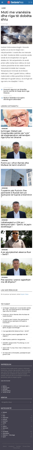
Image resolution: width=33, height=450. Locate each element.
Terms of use (6, 392)
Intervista (17, 417)
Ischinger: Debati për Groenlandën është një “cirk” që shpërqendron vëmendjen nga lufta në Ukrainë (15, 134)
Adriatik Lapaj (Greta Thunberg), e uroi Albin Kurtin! (16, 343)
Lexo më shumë (5, 381)
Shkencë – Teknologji (17, 435)
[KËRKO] (31, 2)
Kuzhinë (17, 421)
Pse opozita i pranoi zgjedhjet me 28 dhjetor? (16, 281)
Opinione (4, 128)
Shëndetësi (17, 433)
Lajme (4, 423)
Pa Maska (4, 277)
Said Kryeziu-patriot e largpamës (14, 339)
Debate (5, 412)
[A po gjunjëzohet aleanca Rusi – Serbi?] (16, 239)
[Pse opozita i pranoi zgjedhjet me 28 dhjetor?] (16, 266)
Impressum (6, 387)
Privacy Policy (6, 391)
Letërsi (17, 426)
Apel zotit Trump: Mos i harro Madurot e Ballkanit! (16, 348)
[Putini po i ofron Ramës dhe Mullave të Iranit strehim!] (16, 150)
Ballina (5, 386)
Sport (17, 437)
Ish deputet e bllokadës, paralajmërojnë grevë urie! (16, 353)
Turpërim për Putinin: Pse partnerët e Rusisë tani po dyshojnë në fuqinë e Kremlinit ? (16, 193)
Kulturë (17, 419)
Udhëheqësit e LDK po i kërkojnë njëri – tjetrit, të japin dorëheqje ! (16, 224)
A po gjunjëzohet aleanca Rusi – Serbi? (16, 253)
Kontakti (5, 389)
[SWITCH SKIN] (29, 2)
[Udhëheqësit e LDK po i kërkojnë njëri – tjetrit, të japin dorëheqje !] (16, 209)
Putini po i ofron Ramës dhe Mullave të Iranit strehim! (15, 164)
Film (17, 416)
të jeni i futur (24, 294)
